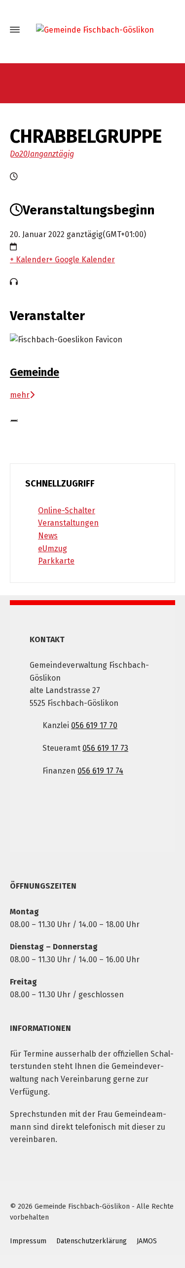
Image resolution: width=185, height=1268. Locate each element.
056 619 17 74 (100, 771)
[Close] (14, 420)
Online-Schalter (66, 510)
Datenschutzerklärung (91, 1241)
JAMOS (147, 1241)
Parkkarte (56, 561)
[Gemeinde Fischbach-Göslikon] (92, 30)
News (48, 535)
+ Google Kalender (82, 259)
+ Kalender (29, 259)
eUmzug (52, 548)
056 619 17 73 (105, 748)
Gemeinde (34, 372)
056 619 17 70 (94, 725)
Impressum (28, 1241)
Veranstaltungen (68, 523)
